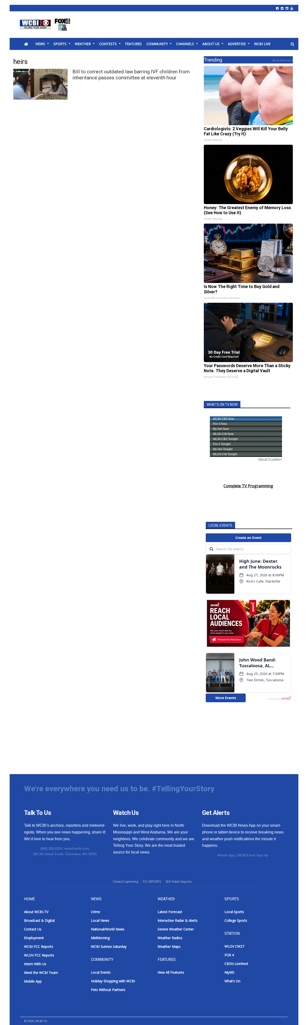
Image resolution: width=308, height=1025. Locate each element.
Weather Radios (170, 938)
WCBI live (262, 43)
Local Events (101, 972)
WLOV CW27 (234, 946)
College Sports (236, 920)
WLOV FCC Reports (39, 955)
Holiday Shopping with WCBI (113, 981)
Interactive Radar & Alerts (178, 920)
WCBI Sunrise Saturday (109, 946)
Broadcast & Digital (39, 920)
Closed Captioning (125, 882)
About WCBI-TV (36, 911)
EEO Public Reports (179, 882)
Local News (100, 920)
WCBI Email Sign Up (252, 855)
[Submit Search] (292, 44)
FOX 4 (229, 955)
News (40, 43)
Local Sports (234, 911)
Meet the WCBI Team (41, 972)
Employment (34, 938)
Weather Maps (169, 946)
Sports (59, 43)
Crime (95, 911)
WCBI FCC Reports (38, 946)
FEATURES (133, 43)
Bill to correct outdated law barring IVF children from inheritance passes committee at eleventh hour (131, 75)
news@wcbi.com (76, 848)
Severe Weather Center (176, 929)
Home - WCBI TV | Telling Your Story (46, 24)
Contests (108, 43)
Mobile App (226, 855)
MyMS (229, 972)
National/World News (107, 929)
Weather (83, 43)
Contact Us (32, 929)
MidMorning (100, 938)
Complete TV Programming (248, 485)
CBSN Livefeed (236, 963)
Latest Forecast (170, 911)
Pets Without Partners (108, 989)
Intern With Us (35, 964)
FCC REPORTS (152, 882)
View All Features (171, 972)
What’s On (232, 981)
